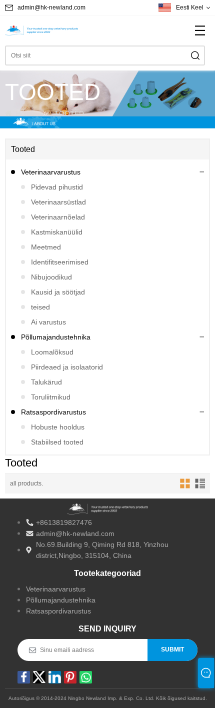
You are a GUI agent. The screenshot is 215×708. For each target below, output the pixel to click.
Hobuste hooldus (57, 427)
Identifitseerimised (59, 262)
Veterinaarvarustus (50, 172)
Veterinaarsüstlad (58, 202)
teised (40, 307)
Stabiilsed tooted (57, 442)
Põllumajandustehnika (55, 337)
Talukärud (46, 382)
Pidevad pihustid (57, 187)
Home (25, 114)
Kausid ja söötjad (58, 292)
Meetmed (46, 247)
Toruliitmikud (50, 397)
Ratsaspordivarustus (53, 412)
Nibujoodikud (51, 277)
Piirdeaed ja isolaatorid (67, 367)
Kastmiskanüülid (56, 232)
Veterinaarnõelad (58, 217)
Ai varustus (48, 322)
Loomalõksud (52, 352)
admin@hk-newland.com (52, 7)
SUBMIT (172, 649)
